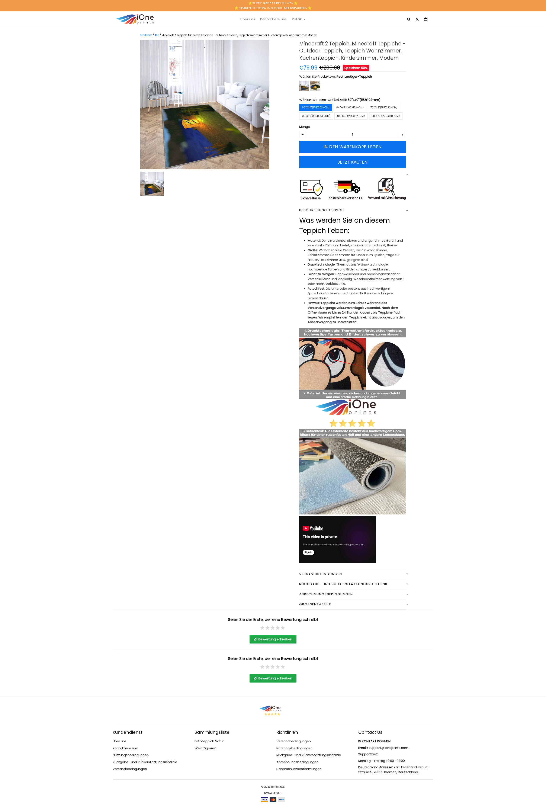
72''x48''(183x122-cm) (383, 107)
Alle (157, 35)
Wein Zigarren (205, 748)
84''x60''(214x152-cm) (351, 116)
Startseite (146, 35)
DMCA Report (273, 793)
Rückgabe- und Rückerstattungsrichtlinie (145, 762)
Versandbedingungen (130, 769)
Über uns (247, 19)
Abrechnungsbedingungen (297, 762)
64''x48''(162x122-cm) (350, 107)
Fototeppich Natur (209, 741)
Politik (297, 19)
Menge (304, 126)
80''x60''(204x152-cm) (316, 116)
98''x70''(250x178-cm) (386, 116)
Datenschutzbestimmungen (298, 769)
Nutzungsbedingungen (131, 755)
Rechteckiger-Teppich (354, 76)
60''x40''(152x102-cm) (364, 99)
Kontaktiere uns (273, 19)
